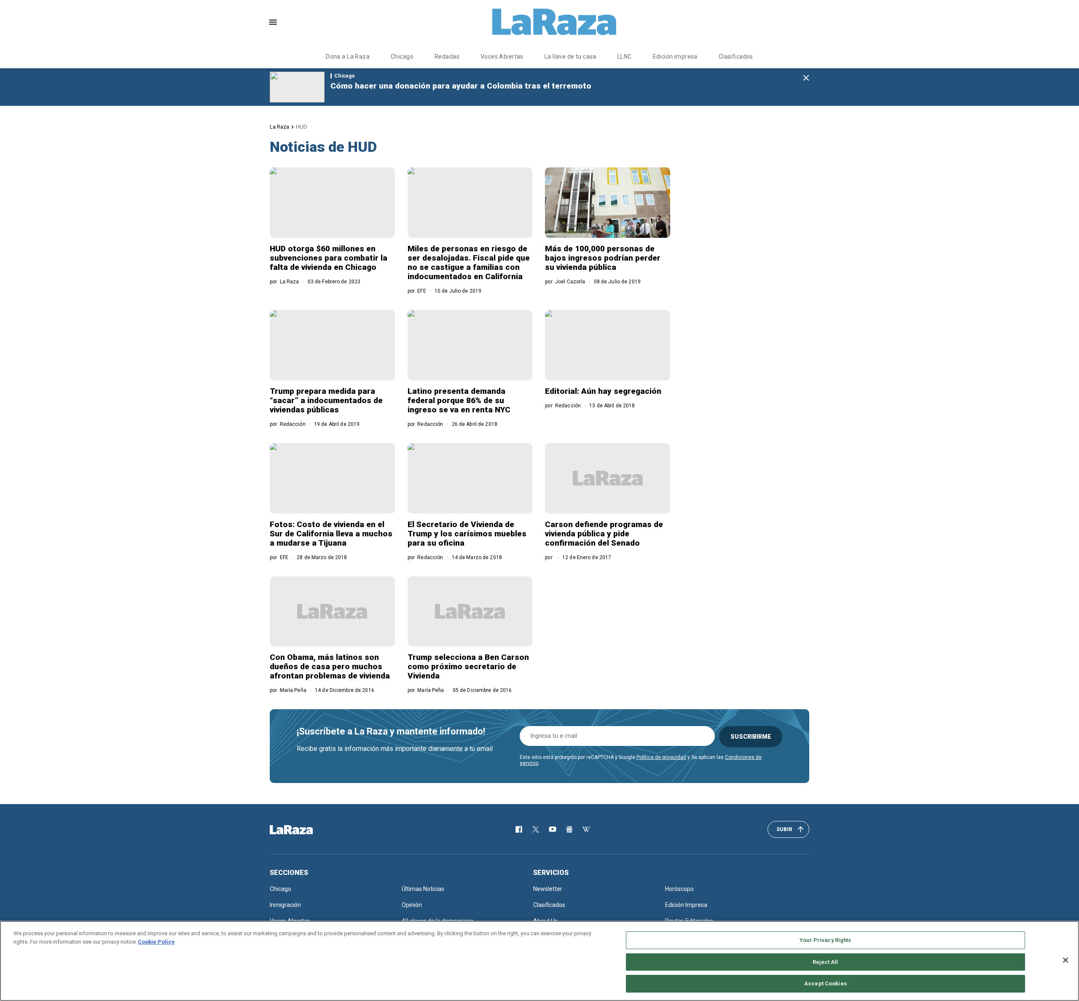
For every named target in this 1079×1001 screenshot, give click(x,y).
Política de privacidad (661, 757)
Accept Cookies (825, 983)
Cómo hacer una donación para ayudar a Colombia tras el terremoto (460, 86)
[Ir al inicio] (303, 829)
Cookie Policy (156, 942)
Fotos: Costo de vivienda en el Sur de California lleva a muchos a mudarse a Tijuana (331, 533)
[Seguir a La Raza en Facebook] (518, 829)
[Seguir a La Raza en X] (535, 829)
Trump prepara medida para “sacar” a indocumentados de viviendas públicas (326, 400)
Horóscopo (679, 888)
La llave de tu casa (570, 56)
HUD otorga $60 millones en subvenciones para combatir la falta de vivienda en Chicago (328, 258)
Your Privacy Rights (825, 940)
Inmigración (285, 904)
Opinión (412, 904)
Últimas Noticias (423, 888)
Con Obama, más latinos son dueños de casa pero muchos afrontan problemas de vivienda (330, 666)
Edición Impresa (686, 904)
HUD (301, 127)
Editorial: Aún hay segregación (603, 391)
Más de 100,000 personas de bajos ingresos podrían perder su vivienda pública (602, 258)
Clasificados (736, 56)
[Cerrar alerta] (806, 78)
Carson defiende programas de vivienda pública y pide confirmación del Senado (604, 533)
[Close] (1065, 960)
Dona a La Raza (348, 56)
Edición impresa (675, 56)
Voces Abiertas (501, 56)
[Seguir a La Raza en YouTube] (552, 829)
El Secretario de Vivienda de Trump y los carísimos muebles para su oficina (467, 533)
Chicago (402, 56)
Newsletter (547, 888)
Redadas (447, 56)
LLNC (624, 56)
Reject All (825, 962)
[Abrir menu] (272, 22)
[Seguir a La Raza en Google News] (569, 829)
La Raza (279, 127)
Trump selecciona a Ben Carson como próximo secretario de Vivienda (468, 666)
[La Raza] (554, 21)
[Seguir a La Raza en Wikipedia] (586, 829)
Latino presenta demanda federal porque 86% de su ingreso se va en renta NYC (459, 400)
